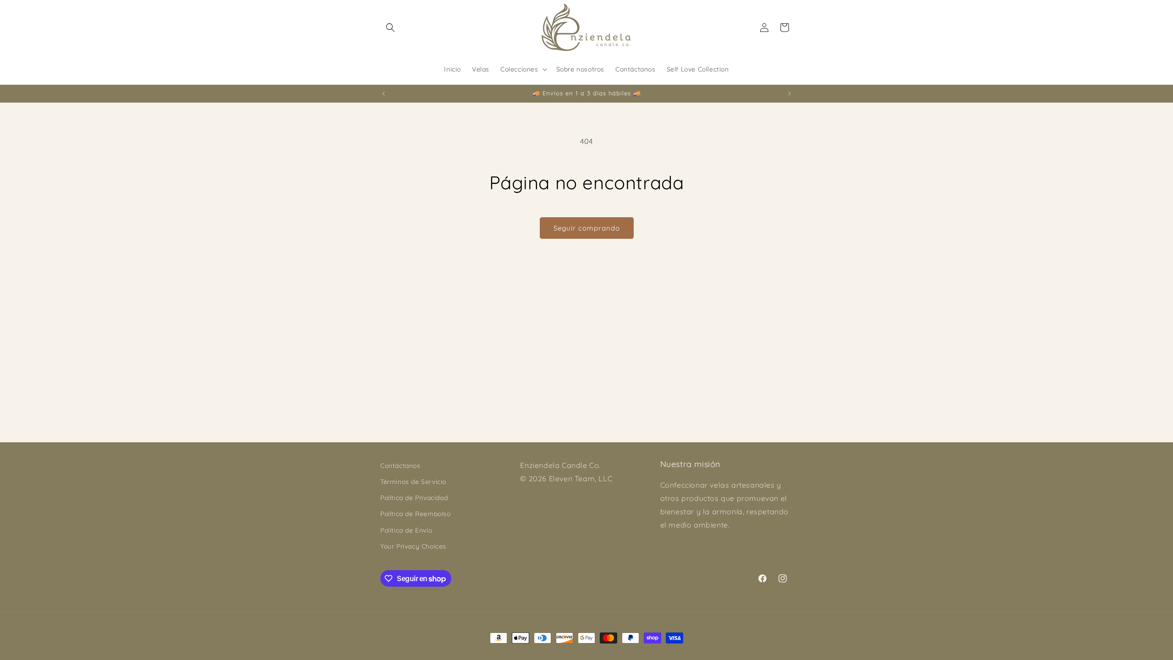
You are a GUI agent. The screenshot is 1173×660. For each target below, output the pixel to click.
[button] (390, 27)
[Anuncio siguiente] (789, 93)
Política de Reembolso (415, 514)
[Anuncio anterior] (383, 93)
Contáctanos (400, 466)
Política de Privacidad (414, 498)
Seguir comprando (587, 228)
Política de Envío (406, 530)
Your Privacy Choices (413, 546)
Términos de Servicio (413, 482)
